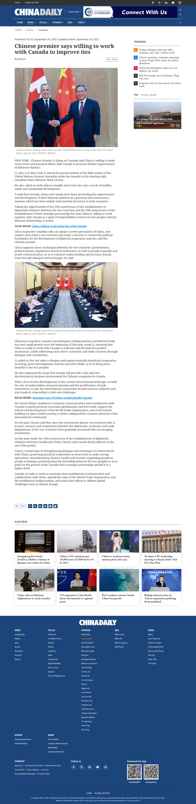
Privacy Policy (44, 773)
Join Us (44, 769)
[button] (137, 125)
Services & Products (34, 765)
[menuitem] (73, 12)
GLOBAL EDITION (32, 2)
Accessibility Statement (25, 773)
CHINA (17, 2)
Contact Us (19, 769)
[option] (157, 115)
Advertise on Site (52, 765)
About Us (19, 765)
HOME (20, 22)
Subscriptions (33, 769)
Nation (30, 30)
